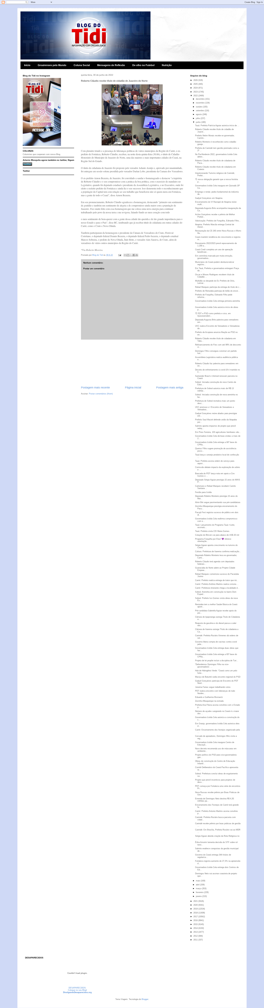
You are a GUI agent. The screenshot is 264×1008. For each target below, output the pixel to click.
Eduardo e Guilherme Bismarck (209, 697)
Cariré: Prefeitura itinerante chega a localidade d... (217, 588)
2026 (195, 80)
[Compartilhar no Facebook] (133, 255)
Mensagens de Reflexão (111, 65)
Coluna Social (82, 65)
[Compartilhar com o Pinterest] (136, 255)
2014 (195, 928)
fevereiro (200, 892)
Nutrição (167, 65)
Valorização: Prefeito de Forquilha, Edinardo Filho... (218, 221)
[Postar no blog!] (128, 255)
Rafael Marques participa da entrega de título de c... (218, 287)
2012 (195, 936)
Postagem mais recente (95, 387)
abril (198, 885)
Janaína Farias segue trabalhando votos (213, 687)
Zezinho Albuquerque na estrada (209, 701)
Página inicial (133, 387)
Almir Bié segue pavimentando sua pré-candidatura (217, 502)
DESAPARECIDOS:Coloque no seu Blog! (77, 989)
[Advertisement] (132, 363)
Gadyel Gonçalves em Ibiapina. (209, 198)
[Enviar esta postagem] (119, 255)
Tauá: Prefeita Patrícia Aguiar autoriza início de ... (217, 125)
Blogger (145, 999)
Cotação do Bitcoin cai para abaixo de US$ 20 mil (217, 535)
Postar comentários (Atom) (101, 394)
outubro (199, 107)
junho (198, 122)
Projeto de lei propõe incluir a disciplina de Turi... (216, 660)
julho (198, 118)
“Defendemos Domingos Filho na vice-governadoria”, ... (212, 665)
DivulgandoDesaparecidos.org (77, 992)
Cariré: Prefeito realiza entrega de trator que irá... (216, 580)
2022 (195, 95)
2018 (195, 913)
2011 (195, 940)
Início (27, 65)
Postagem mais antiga (169, 387)
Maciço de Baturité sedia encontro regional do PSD (217, 677)
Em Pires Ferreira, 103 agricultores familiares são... (218, 432)
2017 (195, 916)
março (199, 888)
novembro (200, 103)
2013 (195, 932)
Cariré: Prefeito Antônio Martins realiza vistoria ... (217, 584)
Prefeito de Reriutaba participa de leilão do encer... (217, 291)
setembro (200, 110)
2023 (195, 92)
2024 (195, 88)
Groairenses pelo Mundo (52, 65)
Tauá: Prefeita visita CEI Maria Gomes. (212, 531)
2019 (195, 909)
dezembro (200, 99)
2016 (195, 920)
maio (198, 881)
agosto (199, 114)
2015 (195, 924)
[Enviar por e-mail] (125, 255)
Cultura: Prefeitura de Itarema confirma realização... (218, 551)
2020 (195, 905)
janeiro (199, 896)
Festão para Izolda (203, 492)
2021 (195, 901)
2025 (195, 84)
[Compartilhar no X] (130, 255)
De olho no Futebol (143, 65)
